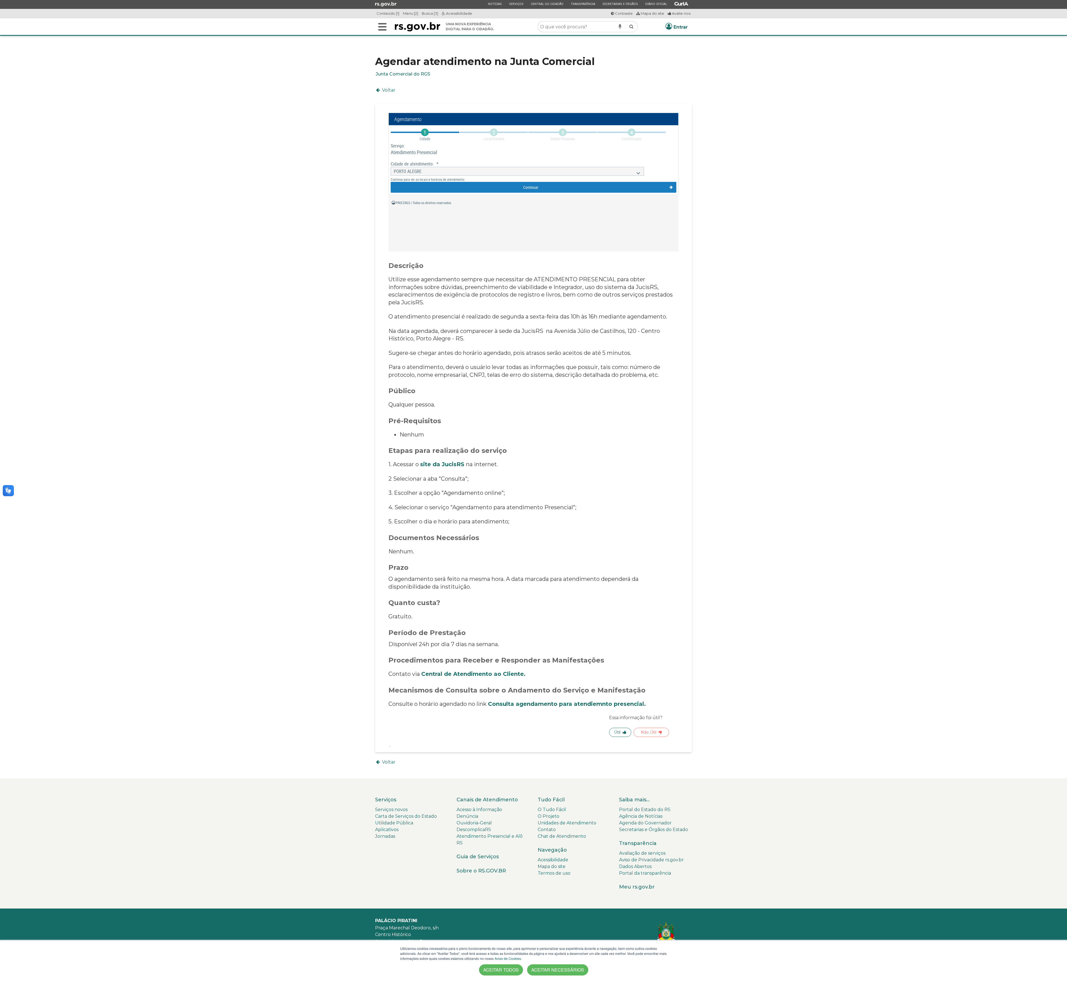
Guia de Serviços (478, 857)
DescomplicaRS (474, 829)
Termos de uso (554, 873)
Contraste (623, 13)
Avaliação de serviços (642, 853)
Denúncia (467, 816)
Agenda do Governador (645, 823)
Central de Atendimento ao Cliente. (473, 674)
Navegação (552, 850)
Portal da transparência (645, 873)
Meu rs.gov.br (637, 887)
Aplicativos (386, 829)
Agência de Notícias (640, 816)
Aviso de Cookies (508, 958)
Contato (547, 829)
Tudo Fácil (551, 800)
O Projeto (548, 816)
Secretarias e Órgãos (620, 4)
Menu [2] (410, 13)
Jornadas (385, 836)
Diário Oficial (656, 4)
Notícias (495, 4)
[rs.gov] (386, 4)
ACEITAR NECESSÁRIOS (557, 970)
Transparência (582, 4)
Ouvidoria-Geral (474, 823)
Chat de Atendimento (562, 836)
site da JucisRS (443, 464)
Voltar (388, 90)
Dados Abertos (635, 866)
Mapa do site (652, 13)
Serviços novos (391, 809)
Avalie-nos (680, 13)
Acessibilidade (458, 13)
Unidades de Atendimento (567, 823)
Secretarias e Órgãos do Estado (653, 829)
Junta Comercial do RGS (403, 74)
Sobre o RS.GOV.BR (481, 871)
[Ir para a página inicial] (417, 26)
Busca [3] (430, 13)
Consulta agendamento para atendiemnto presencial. (568, 704)
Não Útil (648, 732)
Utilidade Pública (394, 823)
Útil (617, 732)
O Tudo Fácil (552, 809)
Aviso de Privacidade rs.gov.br (651, 859)
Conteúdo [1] (388, 13)
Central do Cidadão (547, 4)
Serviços (516, 4)
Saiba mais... (634, 800)
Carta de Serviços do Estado (406, 816)
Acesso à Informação (479, 809)
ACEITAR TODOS (501, 970)
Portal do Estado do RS (644, 809)
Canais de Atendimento (487, 800)
